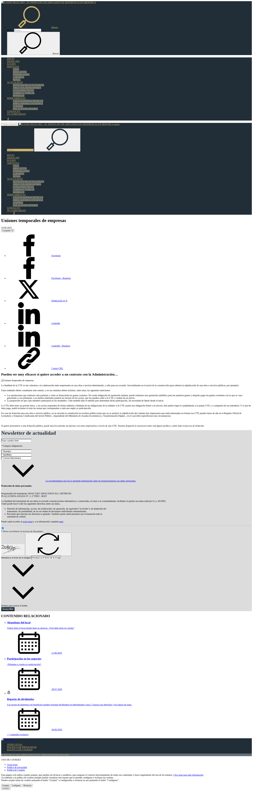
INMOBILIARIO (21, 74)
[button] (32, 27)
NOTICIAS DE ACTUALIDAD (28, 85)
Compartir (6, 230)
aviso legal (28, 521)
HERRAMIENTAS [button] (16, 98)
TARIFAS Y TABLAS (23, 93)
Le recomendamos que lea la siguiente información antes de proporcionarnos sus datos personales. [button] (90, 481)
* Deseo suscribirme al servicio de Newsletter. (22, 531)
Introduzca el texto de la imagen (16, 557)
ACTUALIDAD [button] (15, 82)
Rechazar (27, 785)
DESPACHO (13, 61)
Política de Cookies (16, 770)
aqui (61, 521)
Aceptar (5, 785)
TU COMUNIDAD (16, 114)
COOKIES (5, 788)
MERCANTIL (20, 72)
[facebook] (8, 119)
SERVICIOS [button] (13, 66)
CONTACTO (13, 111)
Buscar (10, 30)
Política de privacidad (17, 767)
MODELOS (18, 95)
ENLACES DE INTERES (25, 108)
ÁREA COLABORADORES (27, 87)
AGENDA (18, 106)
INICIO (10, 58)
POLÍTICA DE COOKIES (20, 750)
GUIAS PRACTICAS (23, 90)
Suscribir (7, 609)
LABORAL (18, 77)
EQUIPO (11, 64)
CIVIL (16, 69)
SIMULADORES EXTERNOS (28, 103)
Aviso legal (12, 764)
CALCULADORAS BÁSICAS (28, 101)
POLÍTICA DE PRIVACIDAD (22, 747)
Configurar (16, 785)
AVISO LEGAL (15, 744)
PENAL (17, 79)
